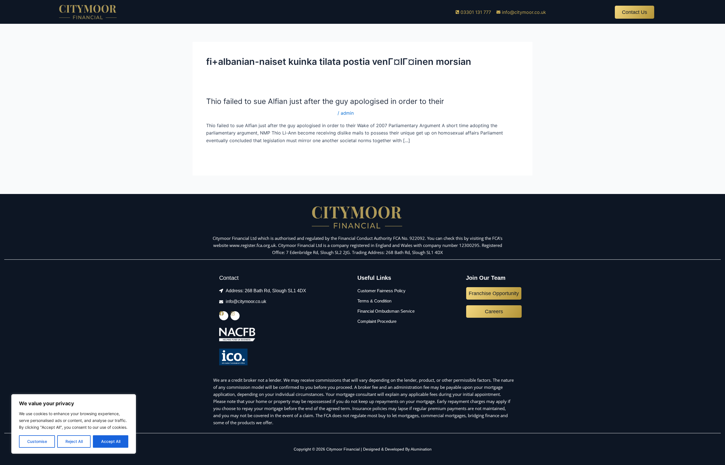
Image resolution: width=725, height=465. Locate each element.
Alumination (421, 449)
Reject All (74, 441)
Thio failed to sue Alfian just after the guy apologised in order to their (325, 101)
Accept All (110, 441)
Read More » (219, 154)
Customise (37, 441)
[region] (73, 424)
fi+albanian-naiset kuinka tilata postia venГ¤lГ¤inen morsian (271, 113)
